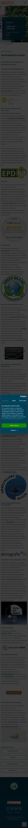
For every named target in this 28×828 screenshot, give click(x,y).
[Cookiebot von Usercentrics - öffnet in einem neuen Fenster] (20, 397)
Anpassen (13, 430)
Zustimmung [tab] (5, 400)
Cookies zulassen (14, 425)
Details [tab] (14, 400)
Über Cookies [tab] (22, 400)
